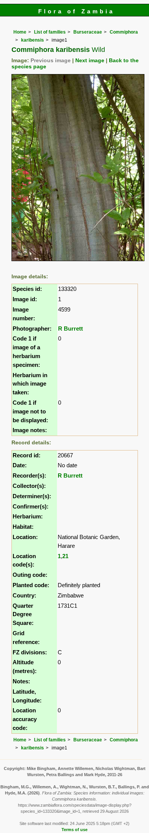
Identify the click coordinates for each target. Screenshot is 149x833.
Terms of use (74, 829)
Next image (89, 60)
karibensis (32, 40)
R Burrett (70, 328)
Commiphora (124, 32)
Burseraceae (87, 32)
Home (19, 32)
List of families (50, 32)
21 (65, 556)
